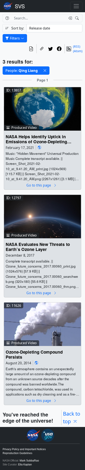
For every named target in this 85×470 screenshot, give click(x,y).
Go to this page (39, 185)
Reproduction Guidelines (17, 453)
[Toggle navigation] (76, 6)
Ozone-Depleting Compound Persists (34, 354)
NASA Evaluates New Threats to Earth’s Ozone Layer (38, 247)
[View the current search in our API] (31, 48)
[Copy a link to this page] (41, 48)
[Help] (7, 18)
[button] (44, 70)
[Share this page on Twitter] (50, 48)
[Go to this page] (42, 108)
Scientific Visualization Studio (20, 6)
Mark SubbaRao (29, 460)
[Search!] (77, 18)
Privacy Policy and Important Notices (24, 449)
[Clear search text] (69, 18)
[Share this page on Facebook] (59, 48)
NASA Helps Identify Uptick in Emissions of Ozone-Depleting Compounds (36, 139)
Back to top (71, 417)
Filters (15, 38)
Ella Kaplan (25, 464)
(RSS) (76, 46)
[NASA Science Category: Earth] (39, 147)
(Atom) (77, 51)
